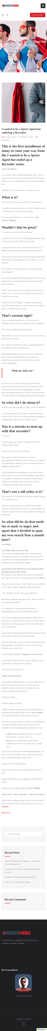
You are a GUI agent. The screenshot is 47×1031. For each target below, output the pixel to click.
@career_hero (26, 996)
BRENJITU (6, 813)
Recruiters (26, 50)
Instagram (5, 807)
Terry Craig (11, 137)
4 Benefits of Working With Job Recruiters (20, 877)
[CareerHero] (10, 6)
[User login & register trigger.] (7, 15)
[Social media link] (23, 1024)
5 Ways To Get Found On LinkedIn (17, 882)
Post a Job (36, 15)
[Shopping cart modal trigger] (3, 15)
